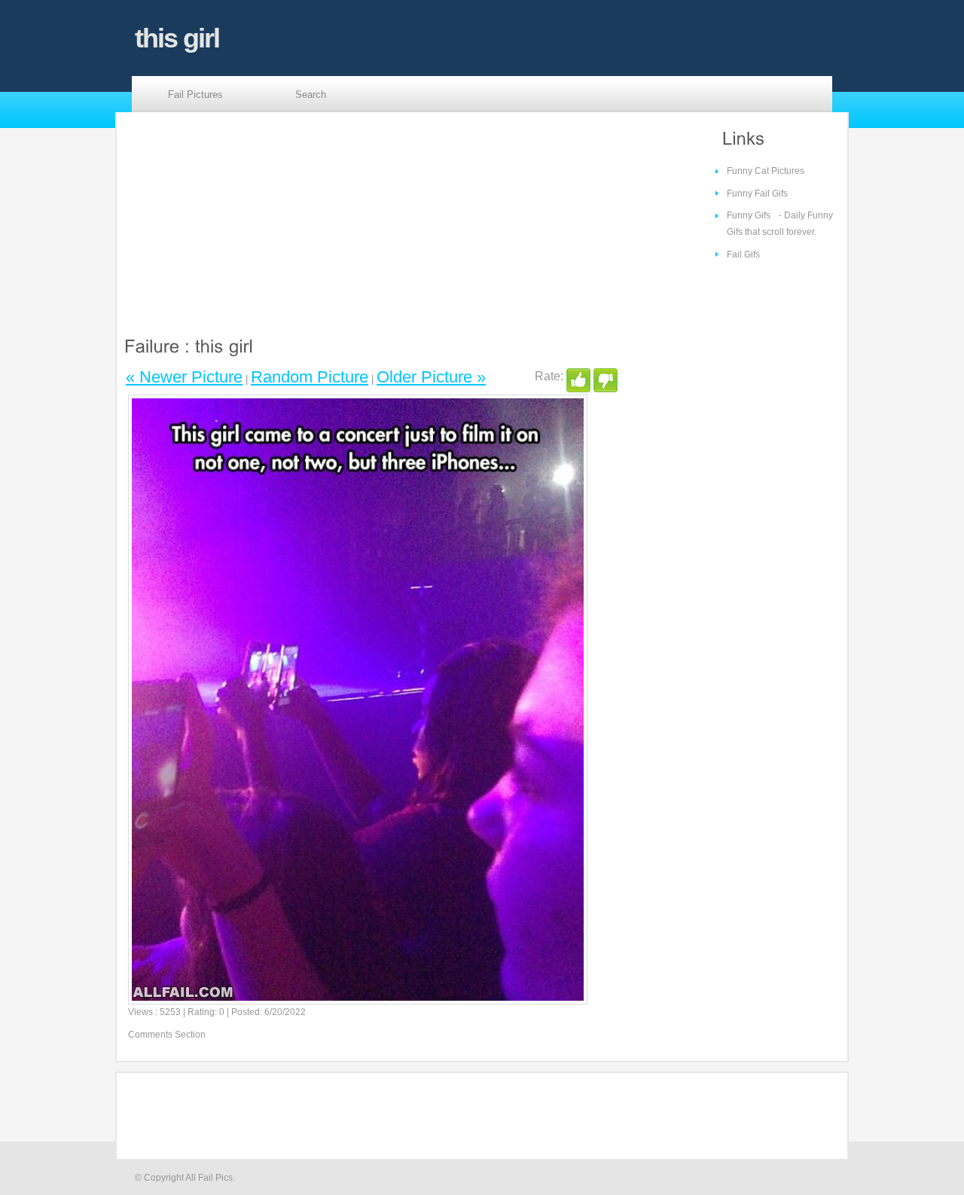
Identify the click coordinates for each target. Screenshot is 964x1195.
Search (310, 94)
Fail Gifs (743, 254)
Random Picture (309, 376)
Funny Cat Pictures (765, 171)
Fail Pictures (195, 94)
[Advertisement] (254, 219)
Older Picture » (431, 376)
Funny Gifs (748, 215)
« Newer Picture (184, 376)
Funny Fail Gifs (757, 193)
